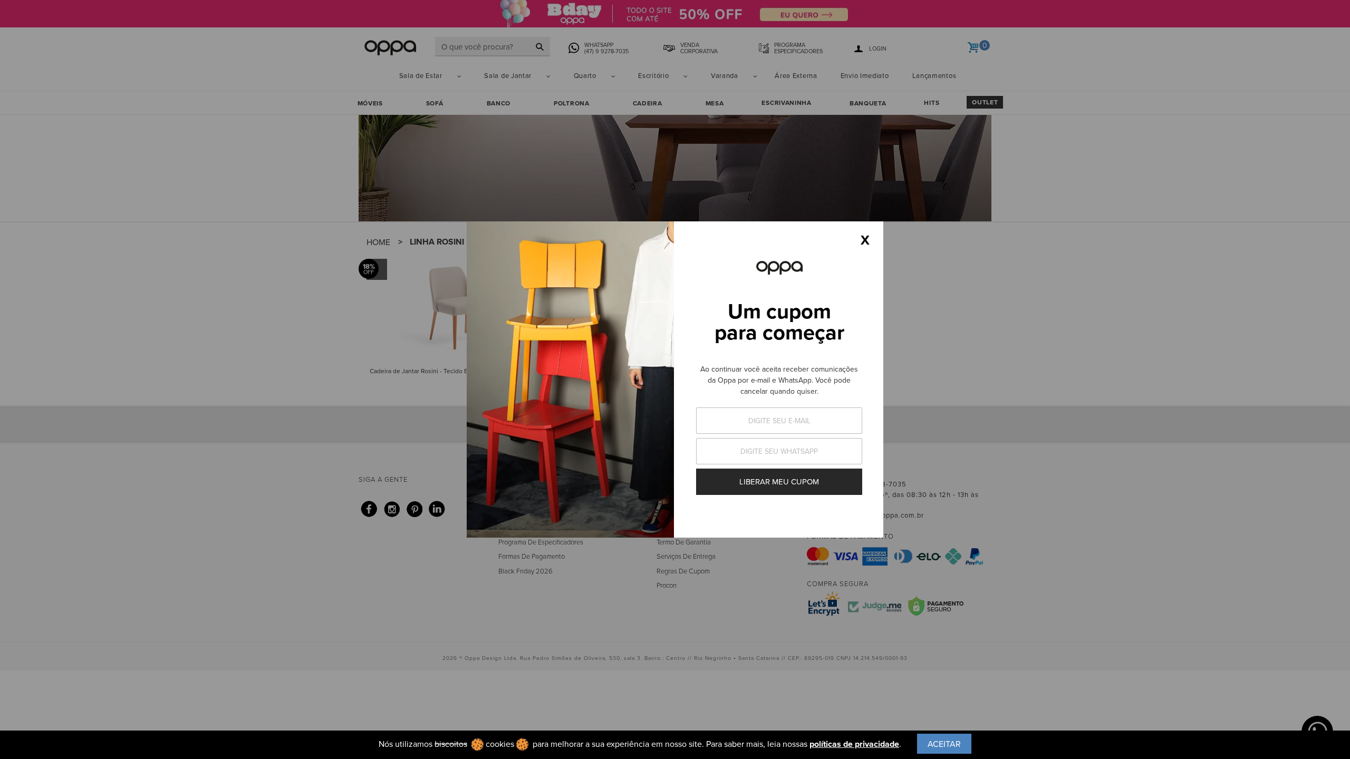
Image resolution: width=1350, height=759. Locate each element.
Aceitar (944, 744)
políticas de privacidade (854, 744)
